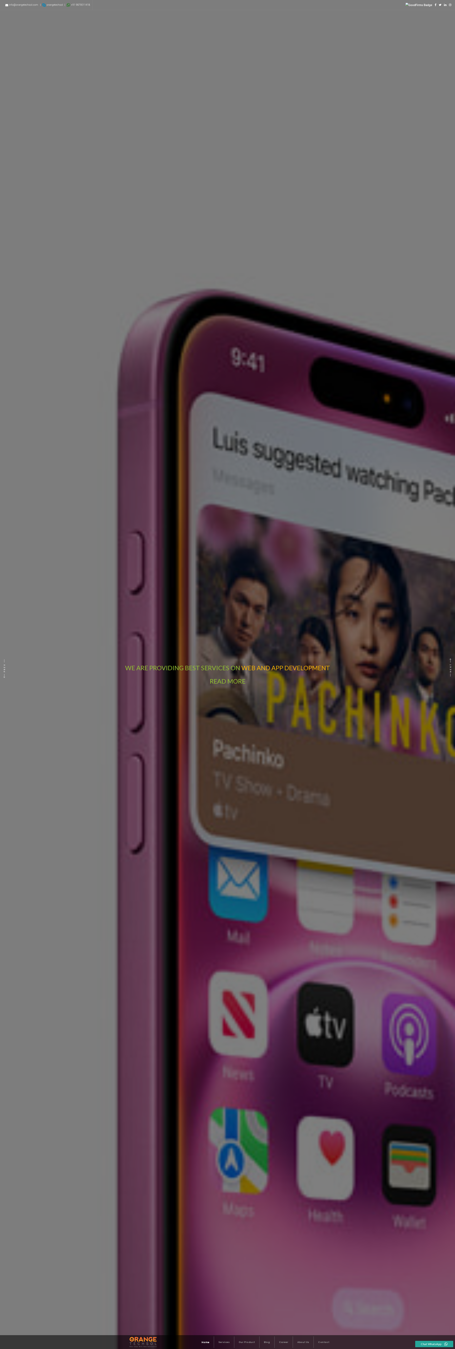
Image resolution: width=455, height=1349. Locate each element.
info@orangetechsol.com (23, 4)
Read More (258, 667)
